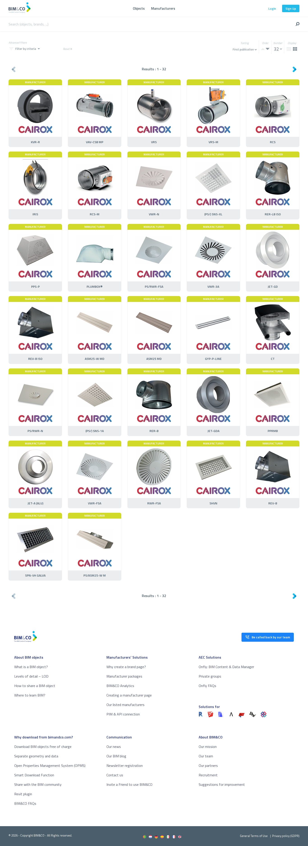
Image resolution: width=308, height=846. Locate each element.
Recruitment (208, 775)
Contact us (114, 775)
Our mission (208, 746)
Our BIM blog (116, 756)
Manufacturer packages (124, 676)
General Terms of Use (254, 836)
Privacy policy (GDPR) (285, 836)
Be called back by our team (271, 637)
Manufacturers (163, 8)
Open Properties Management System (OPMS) (49, 765)
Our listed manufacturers (125, 704)
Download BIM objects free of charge (42, 746)
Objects (139, 8)
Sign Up (290, 8)
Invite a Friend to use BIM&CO (129, 784)
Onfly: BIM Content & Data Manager (226, 666)
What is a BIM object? (31, 666)
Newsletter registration (124, 765)
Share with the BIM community (38, 784)
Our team (206, 756)
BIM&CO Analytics (120, 685)
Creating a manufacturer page (129, 695)
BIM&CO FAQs (25, 803)
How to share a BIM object (34, 685)
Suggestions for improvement (222, 784)
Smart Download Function (34, 775)
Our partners (208, 765)
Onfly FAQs (207, 685)
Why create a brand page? (126, 666)
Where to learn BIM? (29, 695)
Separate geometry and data (36, 756)
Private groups (210, 676)
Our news (113, 746)
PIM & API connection (123, 714)
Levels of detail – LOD (31, 676)
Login (272, 8)
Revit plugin (23, 794)
